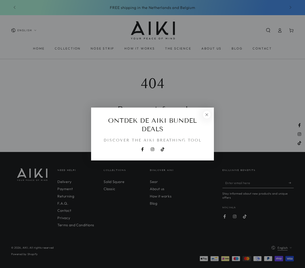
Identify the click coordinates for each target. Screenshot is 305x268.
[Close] (207, 115)
